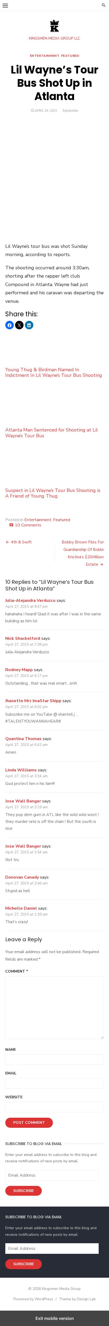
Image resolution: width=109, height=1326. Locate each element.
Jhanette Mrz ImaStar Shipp (33, 701)
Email (10, 1073)
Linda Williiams (21, 770)
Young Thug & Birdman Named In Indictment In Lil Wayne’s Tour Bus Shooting (53, 372)
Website (13, 1097)
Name (10, 1049)
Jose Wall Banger (23, 801)
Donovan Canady (22, 877)
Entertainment (44, 56)
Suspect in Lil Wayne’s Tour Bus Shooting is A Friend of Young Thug (52, 493)
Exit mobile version (54, 1318)
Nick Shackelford (22, 638)
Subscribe (23, 1190)
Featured (70, 56)
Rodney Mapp (19, 670)
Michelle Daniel (21, 908)
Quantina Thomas (23, 739)
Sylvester (70, 110)
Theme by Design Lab (77, 1299)
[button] (5, 5)
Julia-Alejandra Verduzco (30, 600)
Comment (16, 971)
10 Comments (28, 525)
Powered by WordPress (33, 1299)
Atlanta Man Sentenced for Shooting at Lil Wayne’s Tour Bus (51, 433)
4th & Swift (21, 542)
